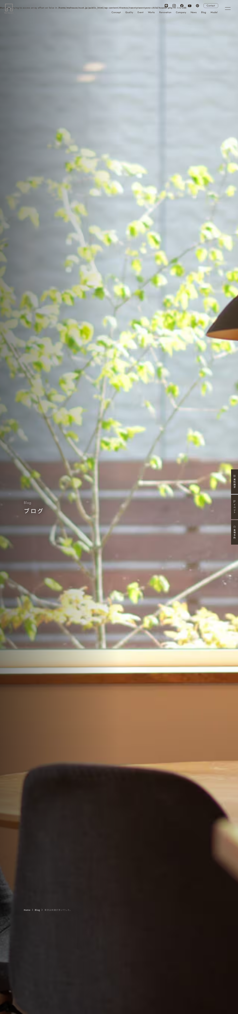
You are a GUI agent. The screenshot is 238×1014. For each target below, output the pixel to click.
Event (141, 12)
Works (151, 12)
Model (214, 12)
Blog (203, 12)
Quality (129, 12)
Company (181, 12)
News (194, 12)
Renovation (165, 12)
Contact (211, 5)
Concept (116, 12)
